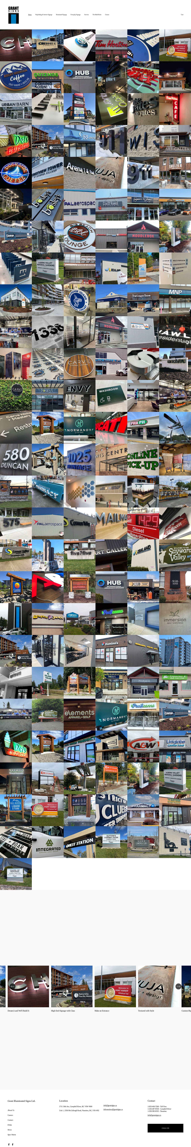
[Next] (178, 986)
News (10, 1130)
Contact (107, 14)
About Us (11, 1110)
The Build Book (97, 14)
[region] (95, 990)
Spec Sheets (12, 1135)
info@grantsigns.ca (110, 1105)
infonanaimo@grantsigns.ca (113, 1109)
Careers (10, 1115)
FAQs (10, 1125)
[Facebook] (9, 1144)
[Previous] (13, 986)
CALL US (165, 1128)
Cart (182, 14)
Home (30, 14)
